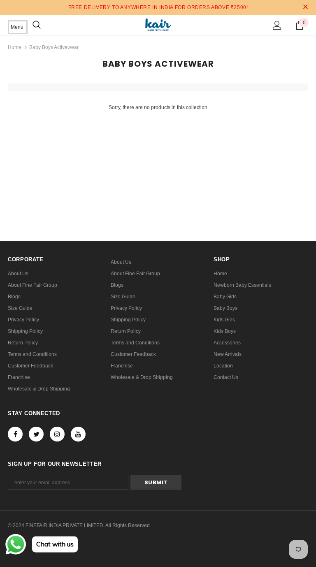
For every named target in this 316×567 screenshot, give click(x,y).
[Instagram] (57, 434)
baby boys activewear (54, 47)
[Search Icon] (37, 25)
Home (14, 47)
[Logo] (158, 24)
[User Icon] (277, 25)
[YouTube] (78, 434)
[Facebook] (15, 434)
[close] (305, 7)
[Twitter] (36, 434)
